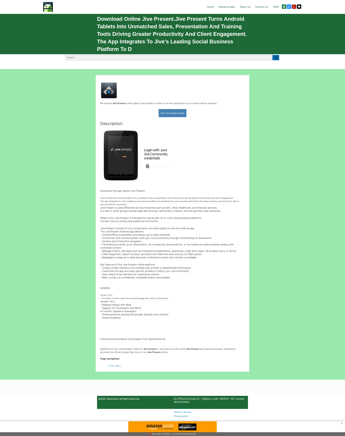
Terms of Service (182, 412)
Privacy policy (181, 416)
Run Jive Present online (172, 113)
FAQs (276, 6)
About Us (245, 6)
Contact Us (261, 6)
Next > (118, 366)
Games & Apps (226, 6)
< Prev (111, 366)
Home (210, 6)
